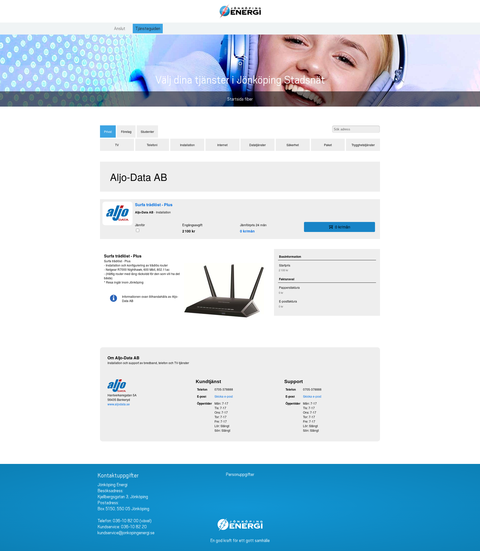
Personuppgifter (240, 474)
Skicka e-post (223, 396)
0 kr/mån (247, 230)
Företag (126, 131)
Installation (187, 145)
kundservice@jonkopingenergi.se (126, 532)
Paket (328, 145)
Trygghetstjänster (363, 145)
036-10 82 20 (134, 526)
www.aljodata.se (119, 404)
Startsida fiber (240, 99)
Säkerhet (292, 145)
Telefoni (152, 145)
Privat (108, 131)
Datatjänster (257, 145)
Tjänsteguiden (147, 28)
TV (117, 145)
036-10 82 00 (125, 520)
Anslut (119, 28)
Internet (222, 145)
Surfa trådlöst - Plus (153, 204)
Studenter (147, 131)
